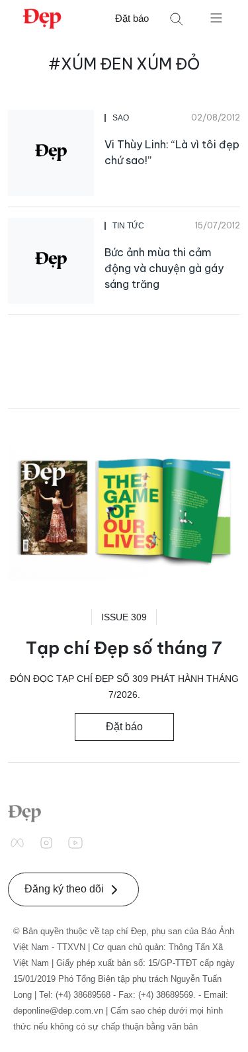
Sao (120, 118)
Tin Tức (128, 226)
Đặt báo (132, 18)
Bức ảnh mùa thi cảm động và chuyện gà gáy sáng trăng (164, 268)
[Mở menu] (216, 17)
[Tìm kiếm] (177, 19)
